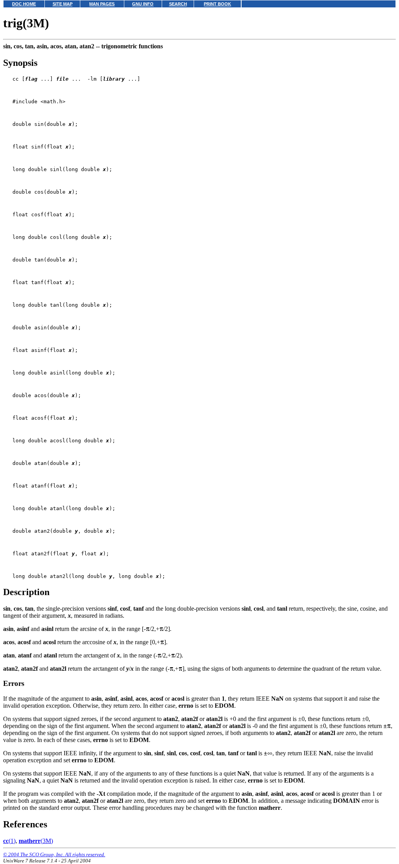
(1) (9, 840)
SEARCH (178, 4)
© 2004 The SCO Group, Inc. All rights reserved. (54, 854)
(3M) (36, 840)
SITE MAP (62, 4)
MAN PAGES (102, 4)
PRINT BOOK (217, 4)
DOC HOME (24, 4)
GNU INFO (143, 4)
